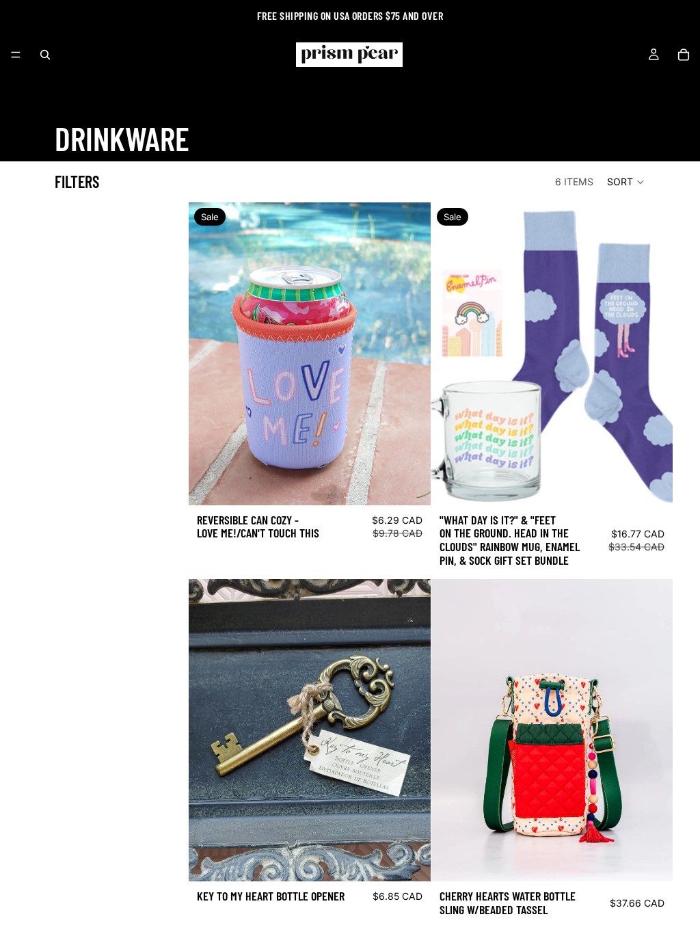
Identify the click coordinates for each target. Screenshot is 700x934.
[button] (626, 182)
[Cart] (684, 55)
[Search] (45, 55)
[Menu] (15, 54)
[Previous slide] (209, 730)
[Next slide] (410, 730)
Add (421, 484)
